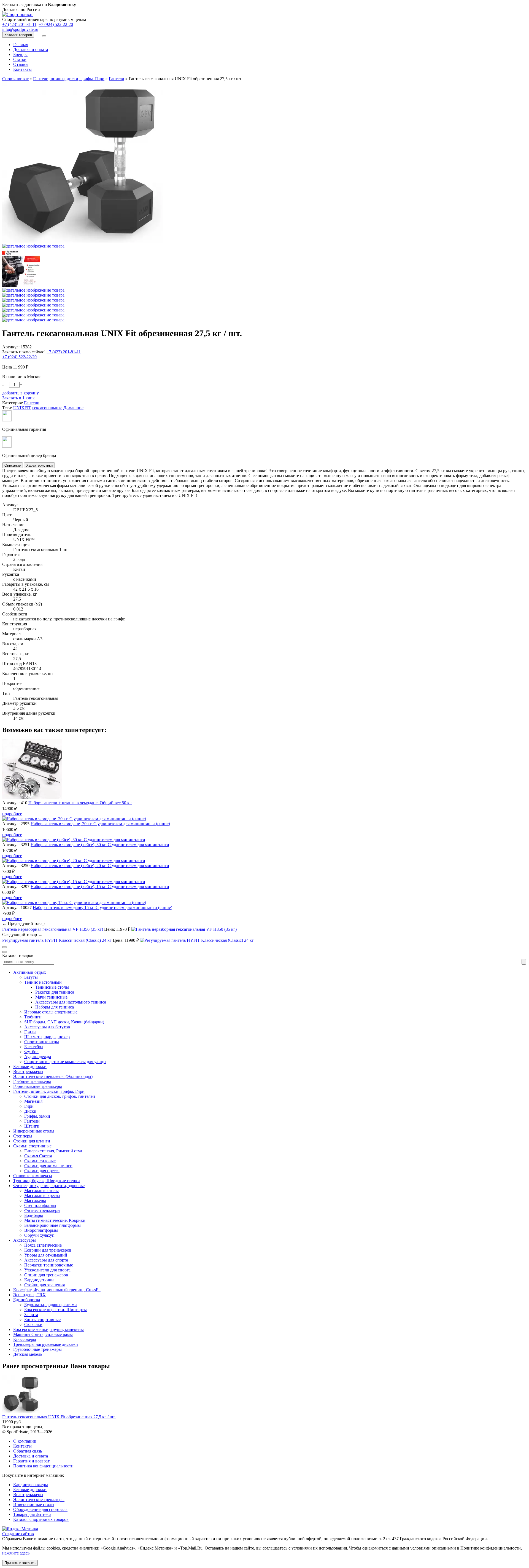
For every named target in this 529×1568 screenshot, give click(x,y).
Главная (20, 44)
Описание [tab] (12, 465)
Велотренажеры (28, 1071)
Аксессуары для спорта (46, 1260)
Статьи (19, 59)
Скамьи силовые (40, 1160)
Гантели (31, 402)
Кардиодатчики (39, 1279)
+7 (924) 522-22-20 (56, 24)
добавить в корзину (20, 393)
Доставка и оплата (30, 49)
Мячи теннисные (51, 997)
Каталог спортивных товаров (41, 1519)
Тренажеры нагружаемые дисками (45, 1344)
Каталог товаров (18, 35)
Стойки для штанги (31, 1141)
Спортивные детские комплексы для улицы (65, 1061)
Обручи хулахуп (39, 1235)
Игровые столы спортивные (50, 1012)
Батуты (31, 977)
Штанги (31, 1126)
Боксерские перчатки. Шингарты (55, 1309)
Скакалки (33, 1324)
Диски (30, 1111)
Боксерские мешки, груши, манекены (48, 1329)
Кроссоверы (24, 1339)
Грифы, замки (37, 1116)
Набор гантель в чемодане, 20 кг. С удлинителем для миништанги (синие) (100, 823)
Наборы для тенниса (54, 1007)
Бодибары (33, 1215)
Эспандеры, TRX (29, 1294)
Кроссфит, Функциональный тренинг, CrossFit (57, 1289)
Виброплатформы (41, 1230)
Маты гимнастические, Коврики (54, 1220)
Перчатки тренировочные (48, 1265)
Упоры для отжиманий (45, 1255)
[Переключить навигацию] (44, 36)
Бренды (20, 54)
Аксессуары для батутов (47, 1026)
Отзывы (20, 64)
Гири (29, 1106)
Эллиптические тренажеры (38, 1499)
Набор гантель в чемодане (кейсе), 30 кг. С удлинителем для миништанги (100, 844)
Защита (31, 1314)
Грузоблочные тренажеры (37, 1349)
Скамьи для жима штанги (48, 1165)
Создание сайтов (18, 1533)
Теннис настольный (43, 982)
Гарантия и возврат (31, 1461)
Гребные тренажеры (32, 1081)
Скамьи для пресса (42, 1170)
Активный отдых (29, 972)
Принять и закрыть (20, 1563)
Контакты (22, 69)
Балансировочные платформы (52, 1225)
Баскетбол (33, 1046)
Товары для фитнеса (32, 1514)
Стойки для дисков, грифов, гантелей (59, 1096)
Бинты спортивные (42, 1319)
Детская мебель (27, 1354)
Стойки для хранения (44, 1284)
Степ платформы (40, 1205)
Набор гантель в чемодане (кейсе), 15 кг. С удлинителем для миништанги (100, 886)
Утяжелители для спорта (47, 1270)
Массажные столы (41, 1190)
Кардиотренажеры (30, 1484)
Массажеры (35, 1200)
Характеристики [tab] (39, 465)
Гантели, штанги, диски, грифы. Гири (49, 1091)
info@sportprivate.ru (20, 29)
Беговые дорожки (30, 1066)
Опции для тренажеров (46, 1275)
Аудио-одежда (37, 1056)
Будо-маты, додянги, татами (50, 1304)
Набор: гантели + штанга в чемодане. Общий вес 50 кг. (80, 802)
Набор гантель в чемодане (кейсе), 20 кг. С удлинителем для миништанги (100, 865)
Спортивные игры (41, 1041)
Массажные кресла (42, 1195)
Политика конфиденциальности (43, 1466)
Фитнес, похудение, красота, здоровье (49, 1185)
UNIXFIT (22, 407)
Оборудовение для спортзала (40, 1509)
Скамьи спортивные (32, 1146)
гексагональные (47, 407)
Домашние (73, 407)
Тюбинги (33, 1017)
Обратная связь (27, 1451)
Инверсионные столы (33, 1131)
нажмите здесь (15, 1553)
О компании (24, 1441)
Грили (30, 1031)
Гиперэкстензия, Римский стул (53, 1151)
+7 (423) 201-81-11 (19, 24)
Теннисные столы (52, 987)
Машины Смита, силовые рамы (43, 1334)
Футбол (31, 1051)
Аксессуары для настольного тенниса (70, 1002)
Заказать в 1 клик (18, 398)
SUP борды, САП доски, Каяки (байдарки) (64, 1022)
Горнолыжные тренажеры (37, 1086)
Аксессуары (24, 1240)
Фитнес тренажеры (42, 1210)
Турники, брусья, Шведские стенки (46, 1180)
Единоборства (26, 1299)
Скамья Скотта (38, 1155)
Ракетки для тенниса (54, 992)
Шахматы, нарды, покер (47, 1036)
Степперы (22, 1136)
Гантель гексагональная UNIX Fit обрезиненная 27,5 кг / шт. (59, 1416)
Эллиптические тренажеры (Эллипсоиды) (53, 1076)
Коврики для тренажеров (47, 1250)
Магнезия (33, 1101)
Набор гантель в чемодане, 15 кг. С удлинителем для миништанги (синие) (102, 907)
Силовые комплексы (32, 1175)
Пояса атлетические (43, 1245)
